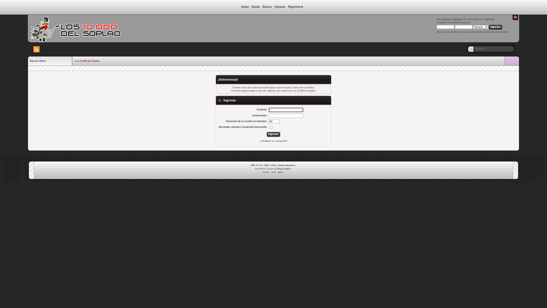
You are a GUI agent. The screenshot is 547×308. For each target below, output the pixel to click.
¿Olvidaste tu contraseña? (273, 141)
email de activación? (460, 22)
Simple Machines (287, 165)
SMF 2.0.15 (256, 165)
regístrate (489, 19)
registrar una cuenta (276, 90)
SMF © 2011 (270, 165)
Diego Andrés (284, 168)
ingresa (478, 19)
